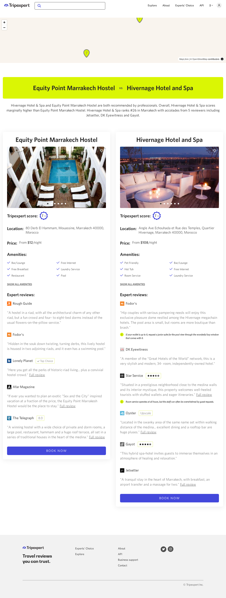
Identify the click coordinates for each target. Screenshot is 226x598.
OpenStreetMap (199, 58)
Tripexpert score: (22, 215)
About (166, 5)
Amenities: (17, 254)
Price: (12, 243)
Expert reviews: (21, 294)
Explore (152, 5)
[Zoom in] (4, 22)
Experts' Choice (184, 5)
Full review (37, 375)
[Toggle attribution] (222, 59)
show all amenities (19, 284)
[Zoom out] (4, 27)
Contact (122, 565)
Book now (56, 451)
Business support (128, 559)
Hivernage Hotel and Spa (169, 139)
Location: (15, 228)
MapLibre (184, 58)
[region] (113, 40)
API (202, 5)
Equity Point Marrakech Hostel (56, 139)
